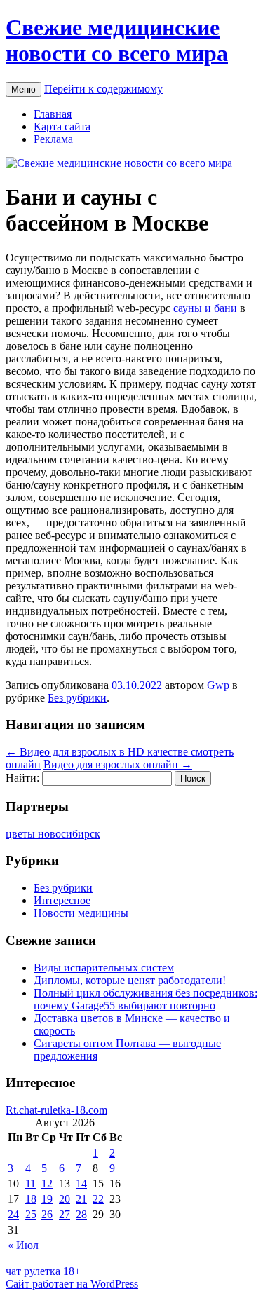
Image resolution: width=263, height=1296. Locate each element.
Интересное (62, 900)
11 (30, 1183)
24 (13, 1214)
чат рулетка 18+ (43, 1271)
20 (64, 1199)
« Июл (23, 1245)
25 (30, 1214)
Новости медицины (81, 913)
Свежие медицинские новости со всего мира (117, 40)
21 (81, 1199)
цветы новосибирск (53, 834)
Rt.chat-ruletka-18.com (56, 1110)
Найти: (22, 778)
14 (81, 1183)
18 (30, 1199)
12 (47, 1183)
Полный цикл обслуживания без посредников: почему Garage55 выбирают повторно (145, 999)
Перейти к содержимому (103, 89)
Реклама (53, 139)
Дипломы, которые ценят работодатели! (130, 980)
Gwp (218, 685)
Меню (23, 89)
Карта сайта (62, 126)
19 (47, 1199)
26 (47, 1214)
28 (81, 1214)
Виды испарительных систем (104, 968)
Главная (53, 114)
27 (64, 1214)
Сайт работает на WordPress (72, 1284)
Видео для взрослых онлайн (117, 764)
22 (98, 1199)
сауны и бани (205, 308)
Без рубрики (77, 698)
